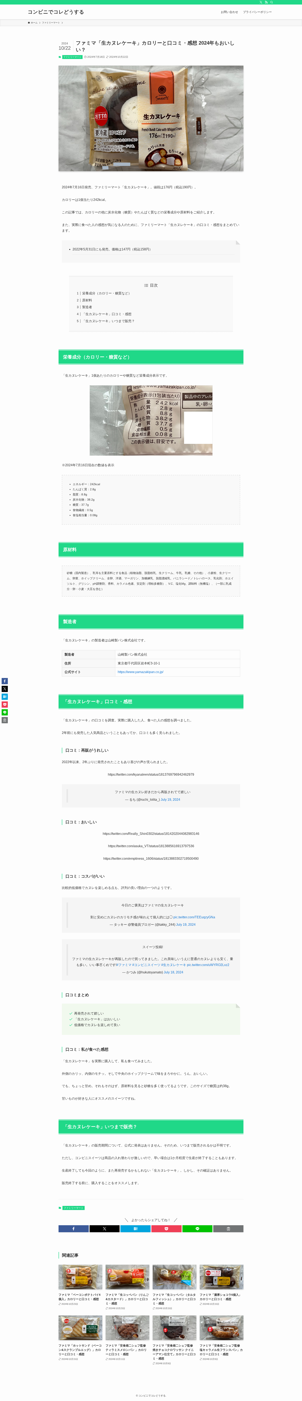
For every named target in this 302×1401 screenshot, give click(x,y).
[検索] (271, 2)
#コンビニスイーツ (146, 965)
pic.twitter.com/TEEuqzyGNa (194, 917)
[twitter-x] (261, 2)
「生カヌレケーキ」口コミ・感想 (106, 314)
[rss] (266, 2)
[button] (74, 1228)
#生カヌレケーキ (173, 965)
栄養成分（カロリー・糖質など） (106, 293)
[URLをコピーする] (228, 1228)
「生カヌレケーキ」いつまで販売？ (108, 321)
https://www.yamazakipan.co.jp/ (140, 672)
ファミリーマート (72, 57)
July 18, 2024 (173, 972)
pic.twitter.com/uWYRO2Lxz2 (208, 965)
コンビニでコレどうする (56, 11)
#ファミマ (123, 965)
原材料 (87, 300)
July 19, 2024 (170, 799)
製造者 (87, 307)
